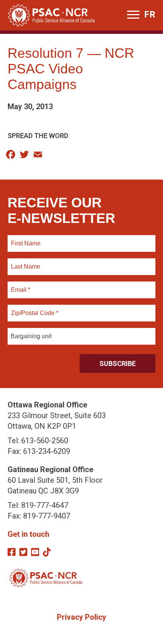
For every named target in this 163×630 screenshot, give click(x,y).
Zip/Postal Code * (33, 308)
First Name (25, 239)
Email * (20, 285)
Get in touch (28, 534)
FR (149, 14)
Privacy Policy (81, 617)
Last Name (24, 262)
